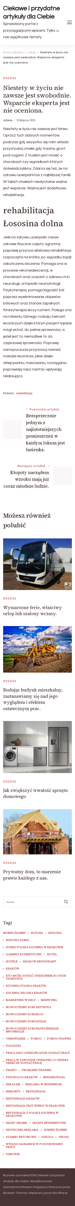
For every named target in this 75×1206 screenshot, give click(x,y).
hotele (12, 961)
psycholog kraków (22, 1077)
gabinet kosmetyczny (24, 954)
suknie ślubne (55, 1129)
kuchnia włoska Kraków (26, 993)
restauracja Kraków (23, 1098)
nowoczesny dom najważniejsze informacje (32, 1030)
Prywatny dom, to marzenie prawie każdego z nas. (32, 875)
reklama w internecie (43, 1084)
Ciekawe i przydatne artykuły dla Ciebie (31, 12)
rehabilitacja (24, 393)
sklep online (16, 1123)
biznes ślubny (14, 933)
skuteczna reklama (22, 1129)
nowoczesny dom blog (25, 1014)
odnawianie (15, 1038)
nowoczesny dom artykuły (28, 1007)
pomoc (36, 1038)
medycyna (49, 1000)
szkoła (47, 1137)
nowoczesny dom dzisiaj (26, 1021)
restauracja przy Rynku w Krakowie (35, 1105)
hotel (52, 954)
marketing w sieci (21, 1000)
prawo (11, 1070)
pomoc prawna (59, 1038)
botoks (37, 933)
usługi (9, 78)
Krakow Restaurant (39, 961)
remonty (13, 1091)
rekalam (13, 1084)
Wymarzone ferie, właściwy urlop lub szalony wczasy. (32, 610)
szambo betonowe (21, 1137)
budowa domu (17, 940)
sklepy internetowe (49, 1123)
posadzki (13, 1045)
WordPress (60, 1193)
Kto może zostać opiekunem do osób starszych (36, 977)
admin (7, 120)
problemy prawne (36, 1070)
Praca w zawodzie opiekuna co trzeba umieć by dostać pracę (37, 1061)
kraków (12, 968)
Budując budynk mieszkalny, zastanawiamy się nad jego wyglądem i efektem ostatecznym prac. (33, 699)
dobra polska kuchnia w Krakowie (34, 947)
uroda (64, 1137)
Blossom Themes (15, 1193)
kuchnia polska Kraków (26, 985)
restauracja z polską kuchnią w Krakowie (32, 1114)
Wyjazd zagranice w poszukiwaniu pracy (34, 1146)
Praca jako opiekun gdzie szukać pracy (38, 1052)
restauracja (36, 1091)
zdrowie (13, 1154)
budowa (55, 933)
